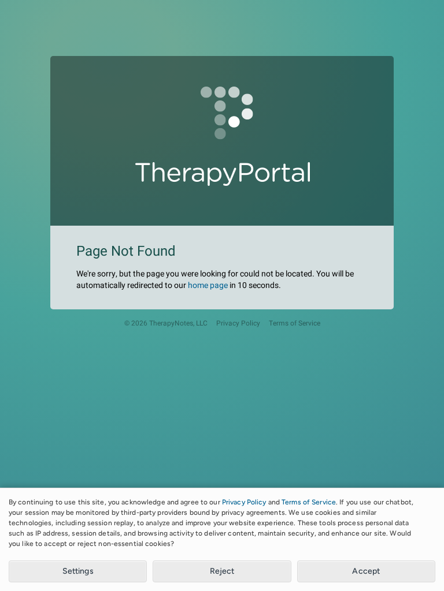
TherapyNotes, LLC (178, 323)
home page (208, 285)
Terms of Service (294, 323)
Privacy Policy (238, 323)
